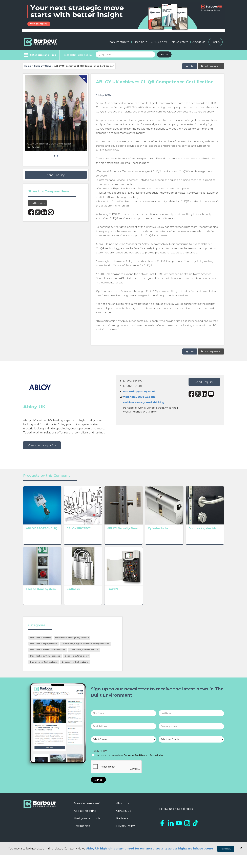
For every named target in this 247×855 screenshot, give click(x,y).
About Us (198, 42)
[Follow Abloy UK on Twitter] (198, 394)
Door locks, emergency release (72, 637)
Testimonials (82, 826)
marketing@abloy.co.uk (139, 391)
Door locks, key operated (43, 643)
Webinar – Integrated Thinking (143, 402)
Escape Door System (41, 589)
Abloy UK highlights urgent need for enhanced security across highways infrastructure (149, 848)
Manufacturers (119, 42)
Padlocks (73, 589)
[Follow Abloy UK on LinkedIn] (205, 394)
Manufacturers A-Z (87, 803)
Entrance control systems (43, 662)
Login (215, 42)
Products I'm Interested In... (77, 54)
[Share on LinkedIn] (44, 212)
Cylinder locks (158, 528)
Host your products (87, 818)
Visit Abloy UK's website (139, 396)
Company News (42, 66)
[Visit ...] (42, 505)
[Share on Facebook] (31, 212)
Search (164, 54)
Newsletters (180, 42)
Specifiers (140, 42)
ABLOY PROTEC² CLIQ (41, 528)
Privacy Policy (99, 751)
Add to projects (212, 66)
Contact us (123, 810)
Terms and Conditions (134, 755)
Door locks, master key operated (47, 649)
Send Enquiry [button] (56, 175)
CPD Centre (159, 42)
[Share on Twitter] (38, 212)
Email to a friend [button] (37, 202)
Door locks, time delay (77, 656)
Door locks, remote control (84, 649)
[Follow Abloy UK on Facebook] (191, 394)
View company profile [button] (42, 445)
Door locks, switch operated (45, 656)
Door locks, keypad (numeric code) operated (85, 643)
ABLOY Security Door (122, 528)
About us (122, 803)
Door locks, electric (203, 528)
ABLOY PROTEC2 (79, 528)
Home (27, 66)
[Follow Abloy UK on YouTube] (211, 394)
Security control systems (75, 662)
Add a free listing (85, 810)
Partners (122, 818)
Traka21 (112, 589)
